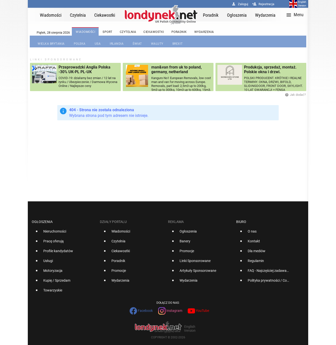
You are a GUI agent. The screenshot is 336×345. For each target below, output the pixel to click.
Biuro (241, 222)
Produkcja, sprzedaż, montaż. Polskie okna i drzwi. (270, 69)
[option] (64, 233)
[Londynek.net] (161, 14)
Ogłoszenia (42, 222)
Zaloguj (239, 4)
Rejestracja (263, 4)
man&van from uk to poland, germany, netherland (176, 69)
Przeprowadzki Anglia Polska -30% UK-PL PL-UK (84, 69)
